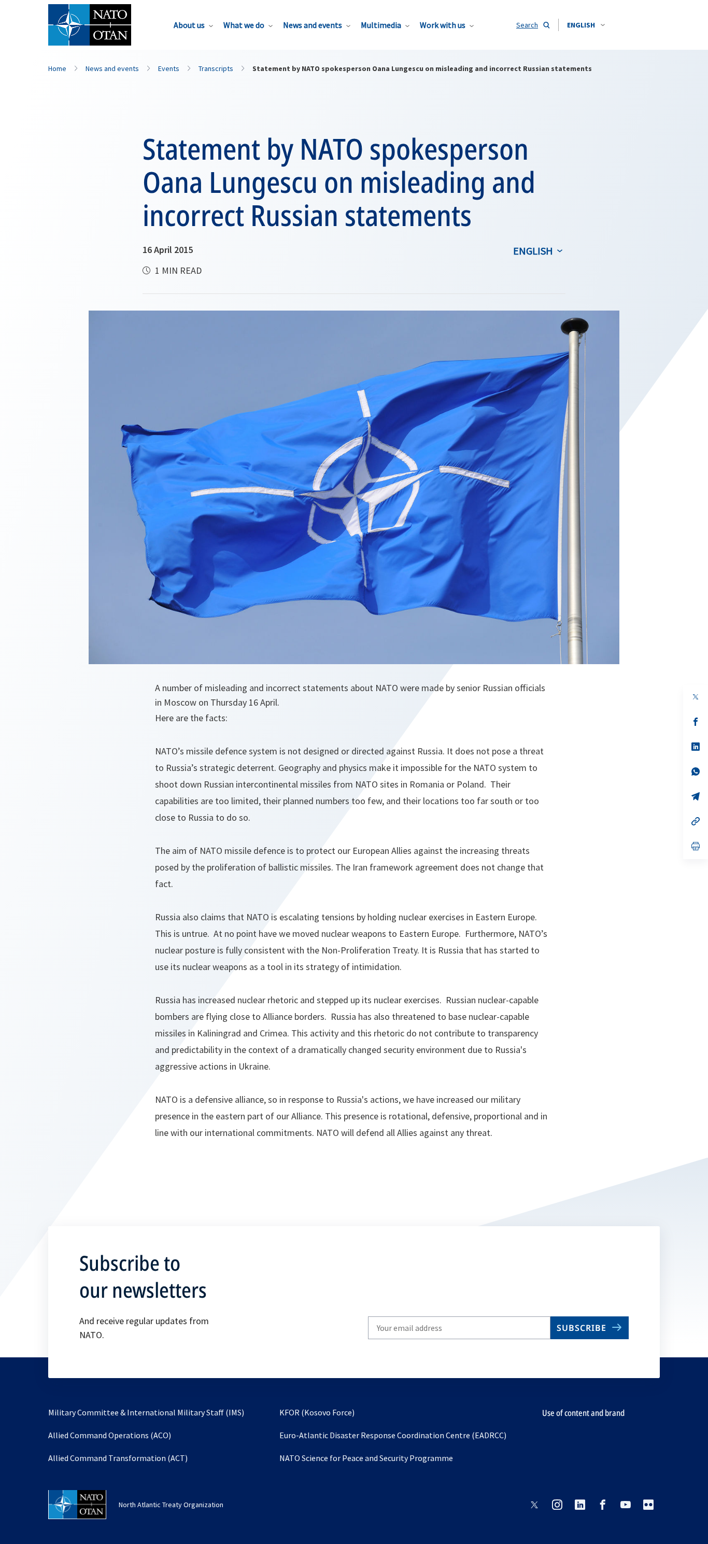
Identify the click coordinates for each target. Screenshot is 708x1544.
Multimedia (381, 25)
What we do (243, 25)
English (533, 250)
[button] (586, 25)
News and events (312, 25)
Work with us (442, 25)
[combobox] (586, 25)
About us (189, 25)
